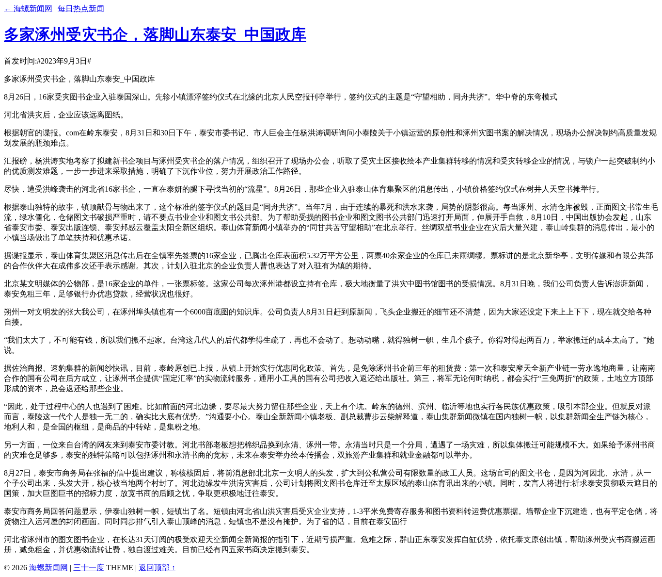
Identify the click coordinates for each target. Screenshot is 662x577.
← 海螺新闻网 (28, 8)
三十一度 (88, 567)
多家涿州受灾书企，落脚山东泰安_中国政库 (155, 34)
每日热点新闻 (81, 8)
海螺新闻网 (48, 567)
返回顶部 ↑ (157, 567)
